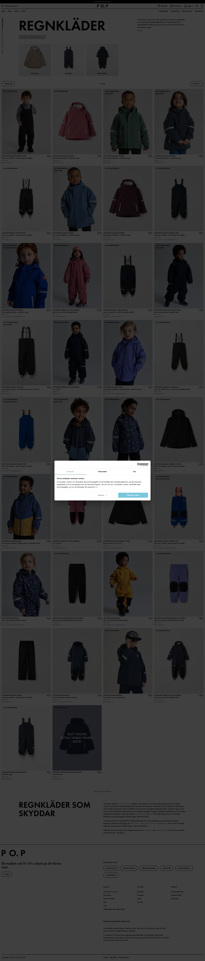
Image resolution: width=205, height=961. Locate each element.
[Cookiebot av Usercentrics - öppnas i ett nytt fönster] (139, 464)
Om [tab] (134, 471)
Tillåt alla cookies (133, 495)
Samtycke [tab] (70, 471)
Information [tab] (102, 471)
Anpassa (101, 495)
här (96, 487)
